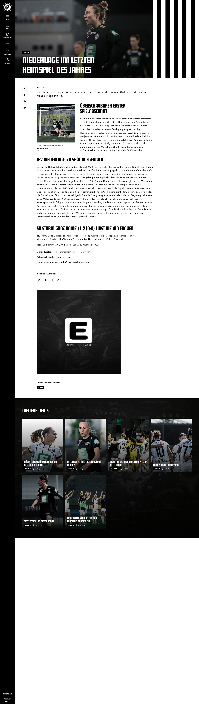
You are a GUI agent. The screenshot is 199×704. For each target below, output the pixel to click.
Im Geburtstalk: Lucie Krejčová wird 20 (84, 463)
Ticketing (115, 469)
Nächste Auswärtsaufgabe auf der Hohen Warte (41, 463)
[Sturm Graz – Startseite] (7, 7)
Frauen (40, 387)
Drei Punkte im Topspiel (166, 465)
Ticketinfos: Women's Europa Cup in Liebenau (128, 463)
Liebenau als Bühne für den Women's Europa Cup (82, 519)
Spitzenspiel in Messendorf (39, 521)
